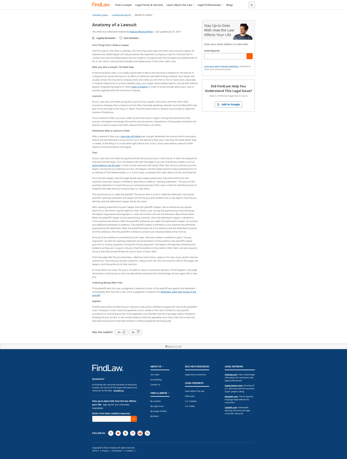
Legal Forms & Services (195, 374)
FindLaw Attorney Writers (141, 31)
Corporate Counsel (100, 15)
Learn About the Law (194, 391)
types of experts (139, 86)
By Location (155, 401)
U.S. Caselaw (191, 401)
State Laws (190, 396)
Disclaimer (117, 450)
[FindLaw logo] (102, 5)
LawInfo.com (231, 407)
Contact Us (155, 384)
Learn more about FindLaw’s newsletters (221, 66)
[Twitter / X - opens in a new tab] (125, 433)
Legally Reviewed (105, 38)
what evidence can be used (106, 165)
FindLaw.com (231, 374)
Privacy (105, 450)
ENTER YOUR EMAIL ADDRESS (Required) (111, 413)
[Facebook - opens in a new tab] (110, 433)
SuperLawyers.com (233, 385)
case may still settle (130, 136)
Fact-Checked (130, 38)
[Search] (252, 5)
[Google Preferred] (147, 433)
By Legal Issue (156, 406)
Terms (95, 450)
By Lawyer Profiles (158, 411)
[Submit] (250, 56)
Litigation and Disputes (121, 15)
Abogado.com (231, 396)
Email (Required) (212, 50)
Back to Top (175, 346)
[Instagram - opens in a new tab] (132, 433)
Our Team (154, 374)
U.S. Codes (190, 406)
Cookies (129, 450)
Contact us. (118, 390)
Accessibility (156, 379)
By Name (154, 416)
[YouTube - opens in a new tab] (118, 433)
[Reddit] (140, 433)
